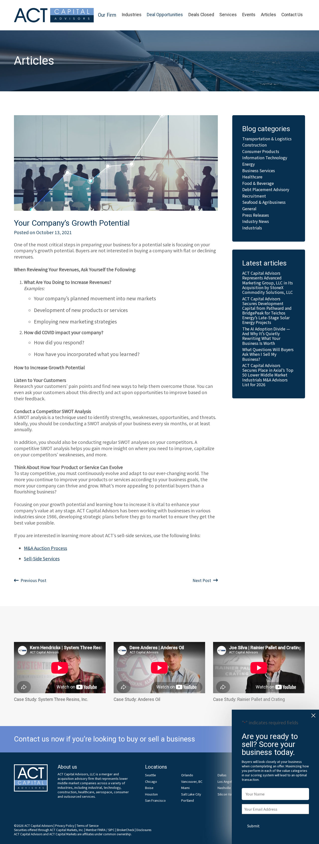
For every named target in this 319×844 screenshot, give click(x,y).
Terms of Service (87, 825)
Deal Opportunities (165, 14)
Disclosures (143, 830)
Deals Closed (201, 14)
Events (248, 14)
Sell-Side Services (42, 558)
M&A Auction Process (45, 548)
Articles (268, 14)
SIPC (111, 830)
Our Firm (107, 15)
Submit (253, 825)
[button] (107, 15)
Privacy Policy (64, 825)
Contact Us (292, 14)
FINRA (101, 830)
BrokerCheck (125, 830)
